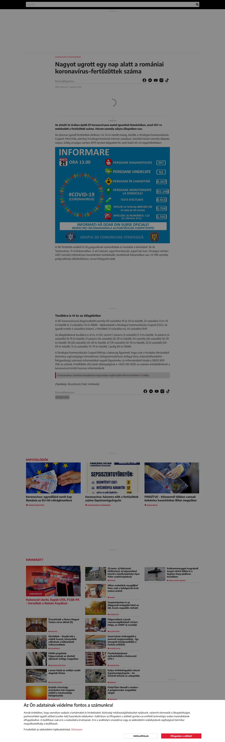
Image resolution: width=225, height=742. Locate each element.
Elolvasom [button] (76, 729)
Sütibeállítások (141, 736)
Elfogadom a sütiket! (181, 736)
